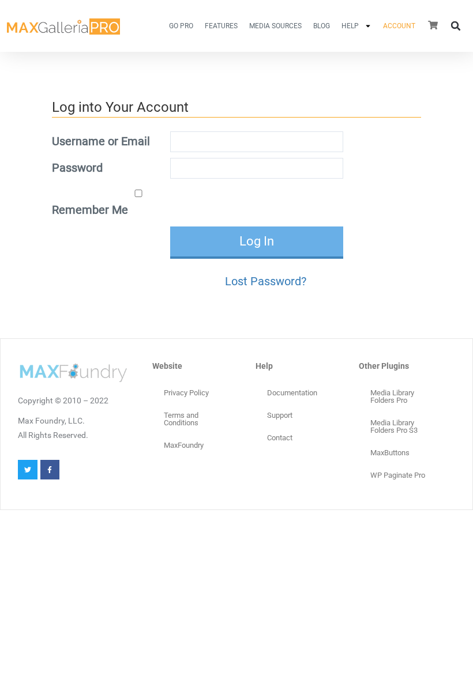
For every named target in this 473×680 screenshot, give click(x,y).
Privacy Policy (186, 392)
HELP (350, 26)
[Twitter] (27, 469)
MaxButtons (390, 452)
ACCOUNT (399, 26)
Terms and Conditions (181, 419)
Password (77, 168)
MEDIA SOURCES (275, 26)
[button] (455, 26)
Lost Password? (265, 281)
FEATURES (221, 26)
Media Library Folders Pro (392, 396)
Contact (279, 437)
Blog (321, 26)
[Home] (63, 25)
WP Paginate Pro (397, 475)
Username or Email (101, 141)
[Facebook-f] (50, 469)
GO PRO (181, 26)
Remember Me (90, 210)
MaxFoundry (184, 445)
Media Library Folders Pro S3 (394, 426)
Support (279, 415)
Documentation (292, 392)
